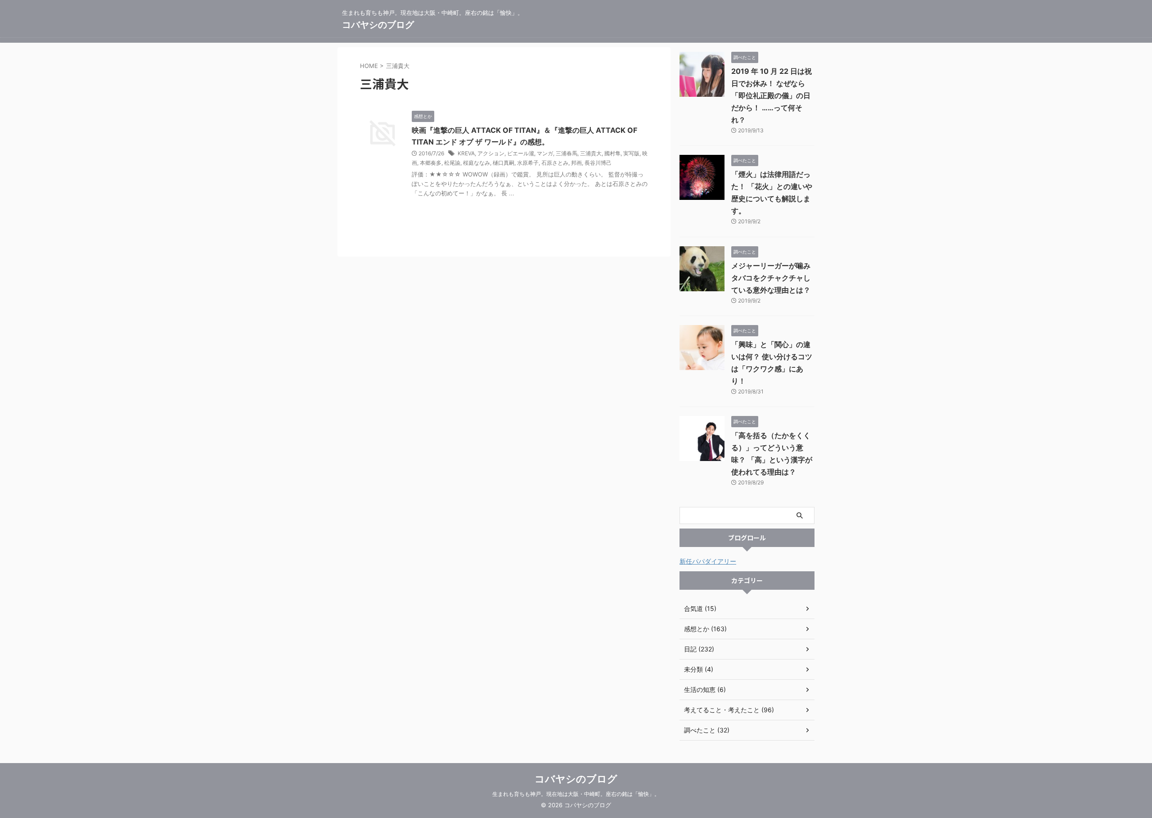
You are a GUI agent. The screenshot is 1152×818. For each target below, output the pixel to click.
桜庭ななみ (476, 162)
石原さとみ (554, 162)
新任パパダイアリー (708, 561)
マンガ (545, 153)
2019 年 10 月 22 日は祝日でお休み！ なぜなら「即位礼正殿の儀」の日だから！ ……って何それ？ (771, 95)
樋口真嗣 (503, 162)
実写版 (631, 153)
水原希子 (528, 162)
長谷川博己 (598, 162)
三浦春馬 (566, 153)
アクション (490, 153)
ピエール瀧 (520, 153)
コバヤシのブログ (378, 24)
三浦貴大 (591, 153)
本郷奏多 (430, 162)
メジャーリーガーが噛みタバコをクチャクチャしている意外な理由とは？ (770, 277)
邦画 (576, 162)
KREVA (466, 153)
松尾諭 (452, 162)
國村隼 (612, 153)
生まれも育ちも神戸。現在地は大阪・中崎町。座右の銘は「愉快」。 (576, 794)
